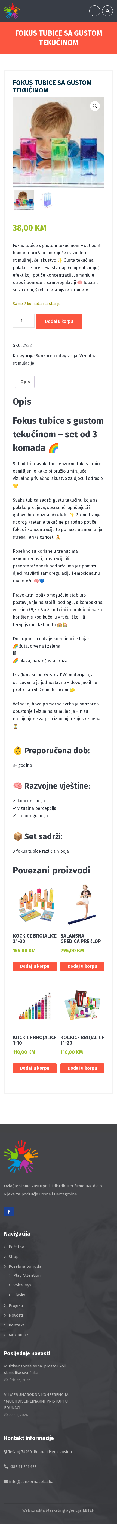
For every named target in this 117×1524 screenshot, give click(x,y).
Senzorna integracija (56, 355)
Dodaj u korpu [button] (34, 966)
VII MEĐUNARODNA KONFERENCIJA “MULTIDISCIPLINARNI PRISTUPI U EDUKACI (36, 1401)
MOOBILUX (19, 1334)
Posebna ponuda (25, 1266)
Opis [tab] (25, 381)
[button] (95, 106)
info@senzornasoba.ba (31, 1481)
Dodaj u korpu (59, 321)
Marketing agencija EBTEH (70, 1510)
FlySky (19, 1294)
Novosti (16, 1315)
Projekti (16, 1305)
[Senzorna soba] (12, 11)
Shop (14, 1256)
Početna (16, 1246)
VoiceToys (22, 1285)
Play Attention (27, 1275)
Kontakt (16, 1325)
